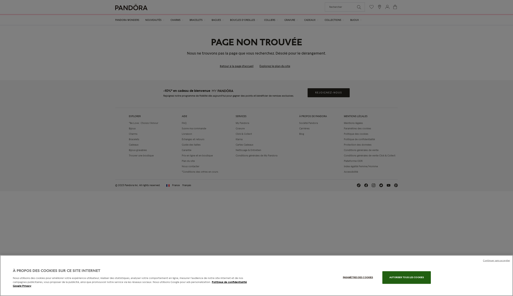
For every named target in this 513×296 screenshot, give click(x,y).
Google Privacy (22, 285)
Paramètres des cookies (358, 277)
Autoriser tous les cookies (406, 277)
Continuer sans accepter (496, 260)
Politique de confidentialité (229, 282)
